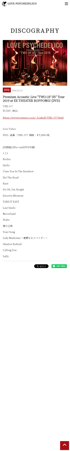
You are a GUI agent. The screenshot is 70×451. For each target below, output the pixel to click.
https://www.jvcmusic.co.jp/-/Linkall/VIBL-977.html (33, 117)
